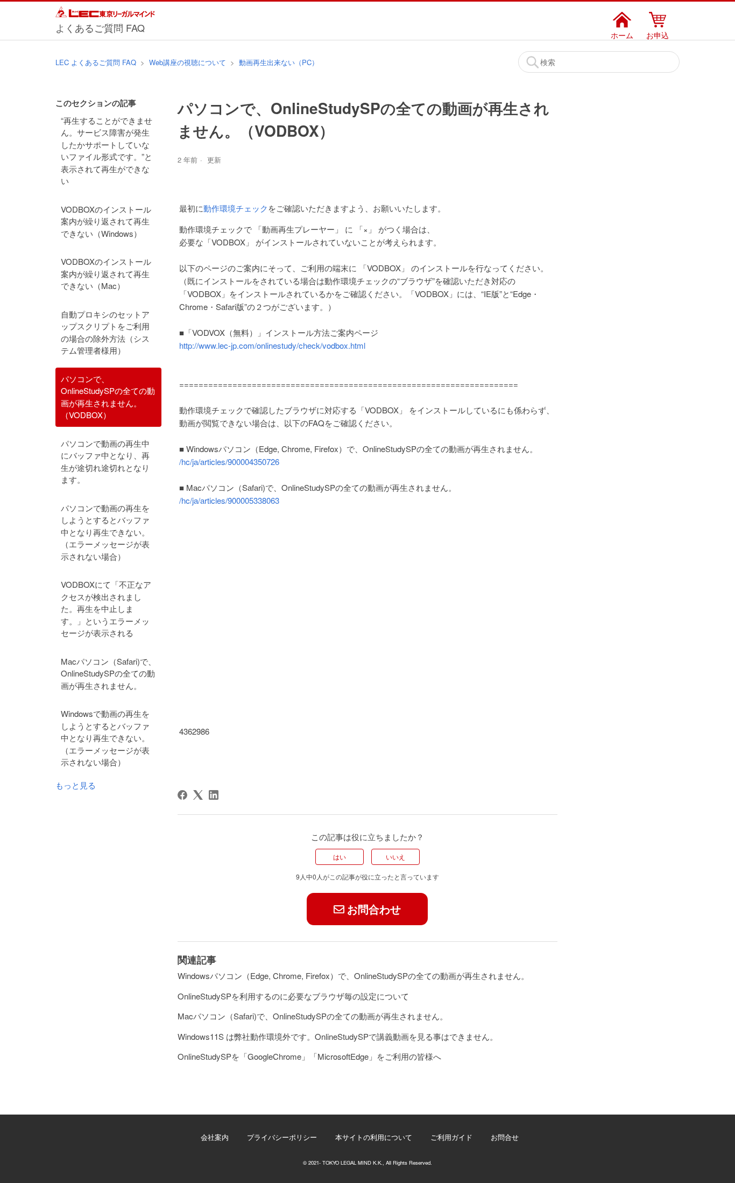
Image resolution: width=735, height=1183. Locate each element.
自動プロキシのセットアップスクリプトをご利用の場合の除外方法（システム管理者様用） (105, 332)
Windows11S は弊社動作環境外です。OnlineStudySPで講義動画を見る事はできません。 (338, 1036)
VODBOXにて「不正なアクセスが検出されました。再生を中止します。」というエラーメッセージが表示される (106, 608)
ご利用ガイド (451, 1137)
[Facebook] (182, 795)
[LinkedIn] (213, 795)
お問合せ (505, 1137)
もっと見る (75, 785)
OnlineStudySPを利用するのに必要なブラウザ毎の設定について (293, 996)
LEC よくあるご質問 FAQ (95, 62)
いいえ (395, 856)
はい (339, 856)
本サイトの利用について (373, 1137)
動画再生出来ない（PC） (279, 62)
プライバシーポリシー (282, 1137)
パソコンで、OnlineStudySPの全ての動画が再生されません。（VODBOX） (108, 397)
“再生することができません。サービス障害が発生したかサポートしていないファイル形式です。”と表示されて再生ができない (106, 151)
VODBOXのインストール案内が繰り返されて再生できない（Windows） (106, 221)
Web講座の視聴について (187, 62)
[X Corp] (198, 795)
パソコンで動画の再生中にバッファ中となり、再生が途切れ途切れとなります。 (105, 461)
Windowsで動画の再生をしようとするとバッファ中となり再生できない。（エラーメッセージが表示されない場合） (105, 737)
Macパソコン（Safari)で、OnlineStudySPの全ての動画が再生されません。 (108, 673)
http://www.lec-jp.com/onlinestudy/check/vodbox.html (272, 345)
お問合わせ (374, 909)
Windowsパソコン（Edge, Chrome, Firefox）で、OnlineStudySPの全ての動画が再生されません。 (353, 975)
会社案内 (215, 1137)
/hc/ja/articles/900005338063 (229, 500)
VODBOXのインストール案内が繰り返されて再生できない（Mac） (106, 273)
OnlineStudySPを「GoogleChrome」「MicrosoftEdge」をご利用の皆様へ (309, 1056)
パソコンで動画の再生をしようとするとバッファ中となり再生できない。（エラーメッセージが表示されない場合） (105, 532)
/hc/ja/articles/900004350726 (229, 461)
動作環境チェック (235, 208)
